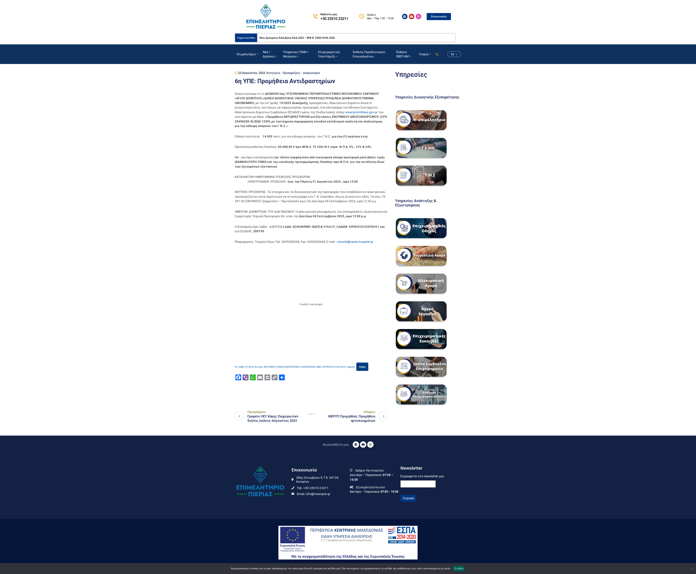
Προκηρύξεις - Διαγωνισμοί (301, 73)
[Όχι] (691, 568)
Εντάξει (459, 568)
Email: (314, 494)
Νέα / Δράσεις (269, 54)
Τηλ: (313, 488)
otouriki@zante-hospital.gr (355, 242)
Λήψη (362, 366)
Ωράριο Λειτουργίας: (369, 470)
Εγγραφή (408, 498)
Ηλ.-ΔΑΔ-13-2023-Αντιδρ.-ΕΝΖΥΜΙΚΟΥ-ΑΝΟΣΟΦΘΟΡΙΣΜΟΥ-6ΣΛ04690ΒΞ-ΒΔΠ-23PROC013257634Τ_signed (295, 366)
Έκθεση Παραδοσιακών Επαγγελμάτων (369, 54)
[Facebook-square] (404, 16)
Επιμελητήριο (246, 54)
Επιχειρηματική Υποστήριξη (329, 54)
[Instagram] (418, 16)
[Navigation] (311, 414)
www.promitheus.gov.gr (361, 112)
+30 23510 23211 (334, 18)
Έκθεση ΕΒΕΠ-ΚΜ (402, 54)
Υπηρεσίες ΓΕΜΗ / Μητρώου (296, 54)
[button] (437, 54)
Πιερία (423, 54)
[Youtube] (411, 16)
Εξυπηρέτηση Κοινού (370, 487)
